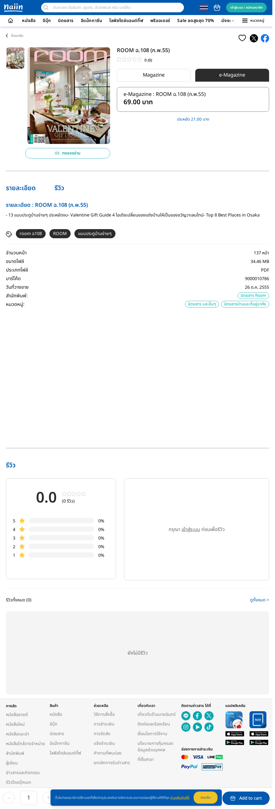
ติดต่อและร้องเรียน (154, 724)
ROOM (60, 233)
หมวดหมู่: (15, 304)
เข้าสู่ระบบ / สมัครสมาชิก (246, 7)
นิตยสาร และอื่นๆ (202, 304)
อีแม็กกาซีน (91, 21)
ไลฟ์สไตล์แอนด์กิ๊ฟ (126, 21)
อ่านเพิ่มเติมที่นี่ (179, 797)
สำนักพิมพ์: (17, 295)
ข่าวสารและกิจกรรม (23, 773)
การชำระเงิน (104, 724)
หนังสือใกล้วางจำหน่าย (25, 744)
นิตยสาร (66, 21)
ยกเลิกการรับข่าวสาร (112, 763)
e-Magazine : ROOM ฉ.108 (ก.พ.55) (165, 99)
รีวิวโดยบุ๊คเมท (18, 782)
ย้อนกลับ (17, 35)
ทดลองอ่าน (71, 153)
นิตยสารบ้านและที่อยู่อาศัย (245, 304)
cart (217, 7)
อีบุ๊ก (47, 21)
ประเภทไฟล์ (17, 270)
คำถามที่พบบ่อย (108, 753)
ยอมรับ (206, 797)
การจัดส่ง (102, 734)
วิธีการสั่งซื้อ (104, 714)
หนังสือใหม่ (15, 724)
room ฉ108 (31, 233)
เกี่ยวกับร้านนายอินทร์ (157, 714)
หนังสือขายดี (17, 715)
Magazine (154, 75)
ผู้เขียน (12, 763)
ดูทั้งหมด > (259, 600)
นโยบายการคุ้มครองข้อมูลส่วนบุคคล (155, 746)
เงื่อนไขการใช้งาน (152, 734)
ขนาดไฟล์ (15, 261)
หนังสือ (28, 21)
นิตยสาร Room (253, 295)
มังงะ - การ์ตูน (234, 21)
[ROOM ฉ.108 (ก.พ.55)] (254, 38)
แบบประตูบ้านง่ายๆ (95, 233)
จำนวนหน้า (16, 253)
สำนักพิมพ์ (15, 753)
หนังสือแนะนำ (17, 734)
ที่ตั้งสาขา (146, 759)
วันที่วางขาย (17, 287)
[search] (45, 7)
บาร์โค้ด (13, 278)
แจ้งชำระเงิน (104, 743)
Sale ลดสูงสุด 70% (195, 21)
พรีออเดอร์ (160, 21)
